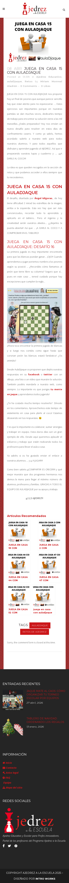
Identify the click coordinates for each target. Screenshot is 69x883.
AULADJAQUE (40, 625)
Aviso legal (11, 772)
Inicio (8, 762)
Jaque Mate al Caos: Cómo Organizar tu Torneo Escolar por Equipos (46, 694)
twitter (47, 374)
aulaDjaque (14, 81)
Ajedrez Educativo (49, 76)
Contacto (10, 767)
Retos (29, 81)
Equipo (7, 782)
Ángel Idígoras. (43, 198)
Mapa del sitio (13, 787)
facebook (33, 374)
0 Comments (28, 86)
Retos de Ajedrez (35, 631)
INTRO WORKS (45, 878)
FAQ (7, 777)
